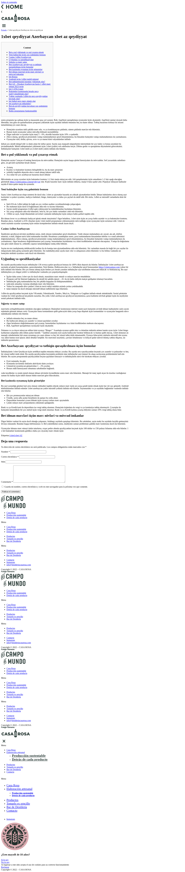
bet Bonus (13, 77)
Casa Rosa (11, 513)
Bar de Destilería (14, 541)
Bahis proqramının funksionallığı (23, 111)
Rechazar (5, 867)
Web (3, 462)
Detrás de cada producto (17, 517)
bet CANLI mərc (16, 89)
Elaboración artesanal (16, 752)
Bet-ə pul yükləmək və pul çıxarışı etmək (26, 52)
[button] (92, 522)
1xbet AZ (18, 435)
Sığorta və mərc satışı (18, 62)
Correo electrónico (10, 457)
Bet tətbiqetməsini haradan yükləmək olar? (27, 81)
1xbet (11, 435)
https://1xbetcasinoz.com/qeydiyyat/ (25, 182)
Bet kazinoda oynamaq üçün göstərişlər (25, 69)
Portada (4, 30)
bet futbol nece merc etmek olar (22, 101)
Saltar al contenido (9, 2)
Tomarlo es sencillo (15, 539)
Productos (11, 536)
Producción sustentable (16, 515)
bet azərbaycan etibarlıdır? (20, 103)
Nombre (5, 452)
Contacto (10, 772)
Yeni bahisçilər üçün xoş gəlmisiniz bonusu (27, 55)
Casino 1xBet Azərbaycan (20, 57)
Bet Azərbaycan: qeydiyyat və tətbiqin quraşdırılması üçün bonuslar (25, 65)
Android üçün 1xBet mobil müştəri (24, 79)
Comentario (7, 482)
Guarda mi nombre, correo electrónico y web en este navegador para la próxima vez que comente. (46, 487)
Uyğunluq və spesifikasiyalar (21, 59)
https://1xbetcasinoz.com (109, 267)
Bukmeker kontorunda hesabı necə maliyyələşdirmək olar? (23, 92)
